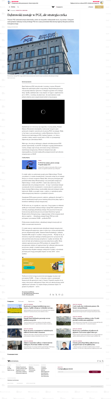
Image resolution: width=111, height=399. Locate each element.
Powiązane (10, 301)
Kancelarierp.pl (44, 373)
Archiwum (31, 371)
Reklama (31, 367)
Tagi (40, 301)
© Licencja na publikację (28, 292)
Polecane (21, 301)
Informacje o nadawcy (21, 371)
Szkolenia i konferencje (13, 380)
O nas (8, 367)
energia (39, 160)
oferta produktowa (30, 383)
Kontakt (9, 368)
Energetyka (12, 10)
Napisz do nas (10, 370)
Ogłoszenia (31, 368)
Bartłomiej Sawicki (26, 81)
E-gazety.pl (43, 368)
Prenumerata (32, 370)
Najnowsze (31, 301)
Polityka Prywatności (21, 367)
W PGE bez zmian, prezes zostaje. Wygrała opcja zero (49, 164)
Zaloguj (99, 7)
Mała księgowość (45, 371)
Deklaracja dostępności (21, 373)
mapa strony (10, 383)
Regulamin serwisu (20, 370)
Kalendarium (20, 383)
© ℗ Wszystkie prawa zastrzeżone (30, 293)
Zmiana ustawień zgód (21, 368)
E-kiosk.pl (43, 367)
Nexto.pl (43, 370)
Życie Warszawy (45, 376)
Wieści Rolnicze (44, 374)
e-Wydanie (90, 7)
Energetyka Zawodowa (21, 10)
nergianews (59, 7)
